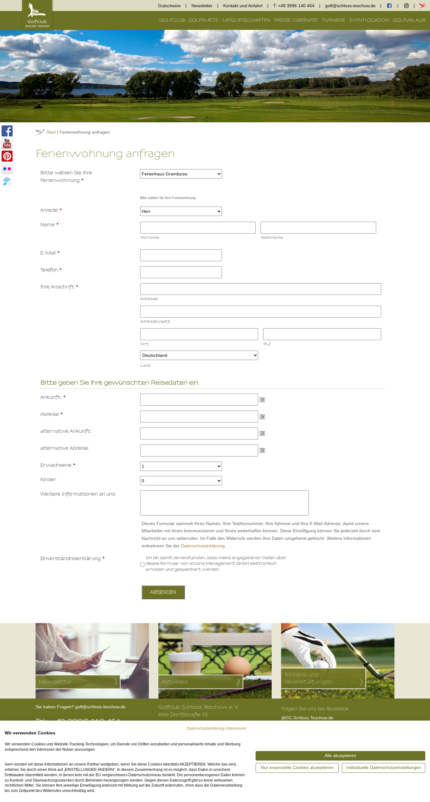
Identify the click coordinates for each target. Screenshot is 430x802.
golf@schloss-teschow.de (350, 5)
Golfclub (172, 20)
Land (145, 365)
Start (51, 132)
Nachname (272, 237)
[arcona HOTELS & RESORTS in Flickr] (6, 169)
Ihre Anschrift (59, 287)
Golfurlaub (409, 20)
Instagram (406, 5)
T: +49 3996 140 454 (293, 5)
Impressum (236, 728)
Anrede (51, 210)
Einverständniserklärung (72, 558)
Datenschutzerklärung (205, 728)
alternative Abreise (64, 448)
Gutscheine (169, 5)
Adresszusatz (155, 321)
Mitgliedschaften (246, 20)
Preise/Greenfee (296, 20)
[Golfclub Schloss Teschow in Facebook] (6, 131)
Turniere (334, 20)
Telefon (51, 270)
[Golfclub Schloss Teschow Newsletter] (6, 181)
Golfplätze (203, 20)
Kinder (48, 479)
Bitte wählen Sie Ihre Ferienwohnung (66, 176)
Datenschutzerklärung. (203, 545)
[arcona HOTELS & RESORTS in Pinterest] (6, 156)
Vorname (150, 237)
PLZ (267, 344)
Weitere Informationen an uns (77, 494)
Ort (144, 344)
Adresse (149, 299)
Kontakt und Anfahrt (243, 5)
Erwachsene (58, 465)
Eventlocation (369, 20)
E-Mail (50, 253)
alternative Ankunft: (65, 431)
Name (49, 224)
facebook (389, 5)
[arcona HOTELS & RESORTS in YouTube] (6, 144)
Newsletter (201, 5)
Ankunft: (53, 397)
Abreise (51, 414)
